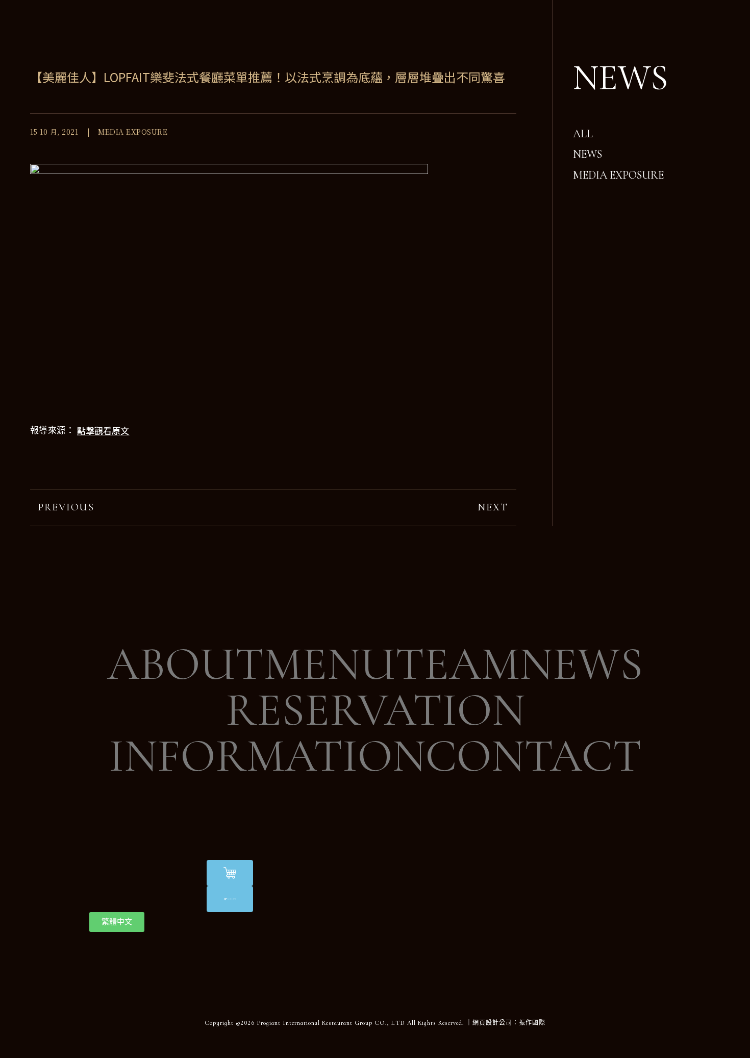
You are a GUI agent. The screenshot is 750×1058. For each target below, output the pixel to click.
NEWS (581, 664)
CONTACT (533, 756)
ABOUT (185, 664)
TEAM (457, 664)
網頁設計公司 (492, 1022)
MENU (329, 664)
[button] (103, 430)
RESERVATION (375, 710)
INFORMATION (267, 756)
